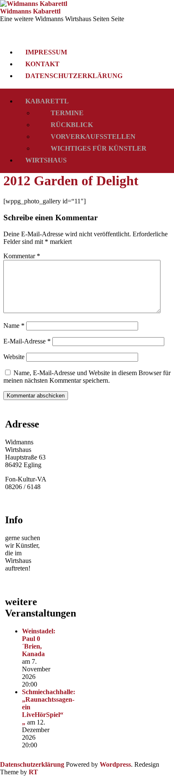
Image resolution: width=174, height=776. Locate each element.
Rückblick (72, 124)
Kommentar (21, 256)
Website (13, 356)
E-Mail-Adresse (27, 341)
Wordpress (115, 764)
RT (33, 772)
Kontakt (42, 64)
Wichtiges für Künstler (99, 148)
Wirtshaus (46, 160)
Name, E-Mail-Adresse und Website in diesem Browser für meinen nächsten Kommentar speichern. (87, 376)
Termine (67, 112)
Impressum (46, 52)
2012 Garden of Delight (71, 180)
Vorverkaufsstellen (93, 136)
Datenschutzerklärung (73, 75)
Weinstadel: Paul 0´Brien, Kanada (38, 642)
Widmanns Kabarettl (30, 11)
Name (13, 325)
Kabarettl (47, 101)
